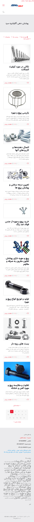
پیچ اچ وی (17, 485)
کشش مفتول (20, 498)
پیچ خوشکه (25, 487)
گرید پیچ (27, 500)
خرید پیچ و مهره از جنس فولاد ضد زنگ (17, 223)
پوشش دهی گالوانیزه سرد (19, 477)
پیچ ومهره (17, 494)
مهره (16, 468)
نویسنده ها (23, 37)
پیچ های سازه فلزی (17, 490)
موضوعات (7, 37)
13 (24, 418)
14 (20, 418)
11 (11, 415)
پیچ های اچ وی (15, 489)
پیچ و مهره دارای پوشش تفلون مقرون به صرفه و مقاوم (17, 261)
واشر (6, 472)
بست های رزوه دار (20, 344)
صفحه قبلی (16, 406)
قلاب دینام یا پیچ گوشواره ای (19, 467)
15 (17, 418)
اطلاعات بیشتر (8, 83)
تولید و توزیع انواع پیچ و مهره (17, 300)
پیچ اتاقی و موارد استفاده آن (17, 484)
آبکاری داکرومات (22, 461)
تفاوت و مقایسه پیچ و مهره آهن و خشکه (18, 386)
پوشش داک (20, 474)
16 (13, 418)
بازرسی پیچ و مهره (20, 113)
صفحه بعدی (18, 422)
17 (10, 418)
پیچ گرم (29, 498)
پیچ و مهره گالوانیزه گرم (13, 496)
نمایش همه (26, 39)
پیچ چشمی (5, 496)
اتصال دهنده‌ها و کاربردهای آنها (20, 148)
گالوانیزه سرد (11, 498)
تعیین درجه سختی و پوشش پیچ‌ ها (19, 186)
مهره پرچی (25, 472)
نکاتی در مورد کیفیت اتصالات (19, 68)
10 (15, 415)
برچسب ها (15, 37)
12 (8, 415)
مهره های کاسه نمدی (15, 470)
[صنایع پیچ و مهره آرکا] (17, 5)
